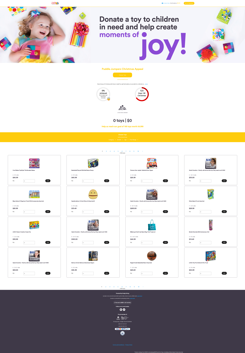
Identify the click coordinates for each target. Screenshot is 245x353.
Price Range (133, 140)
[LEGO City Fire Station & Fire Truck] (210, 256)
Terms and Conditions (118, 345)
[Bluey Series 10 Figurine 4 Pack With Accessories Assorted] (34, 194)
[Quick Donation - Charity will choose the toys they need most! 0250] (152, 194)
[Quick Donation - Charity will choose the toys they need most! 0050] (34, 256)
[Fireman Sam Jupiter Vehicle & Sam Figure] (152, 163)
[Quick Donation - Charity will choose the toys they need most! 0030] (210, 163)
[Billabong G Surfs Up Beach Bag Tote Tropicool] (152, 225)
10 (138, 151)
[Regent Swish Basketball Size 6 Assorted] (152, 256)
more (146, 84)
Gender (119, 140)
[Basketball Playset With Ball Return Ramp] (93, 163)
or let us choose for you (122, 79)
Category (111, 140)
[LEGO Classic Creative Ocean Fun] (34, 225)
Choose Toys (122, 75)
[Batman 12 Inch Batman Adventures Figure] (93, 256)
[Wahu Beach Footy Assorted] (210, 194)
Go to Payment (189, 3)
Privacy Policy (128, 345)
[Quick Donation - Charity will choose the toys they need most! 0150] (93, 225)
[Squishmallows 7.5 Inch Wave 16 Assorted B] (93, 194)
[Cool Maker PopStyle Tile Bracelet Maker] (34, 163)
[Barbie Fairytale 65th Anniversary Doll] (210, 225)
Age (125, 140)
